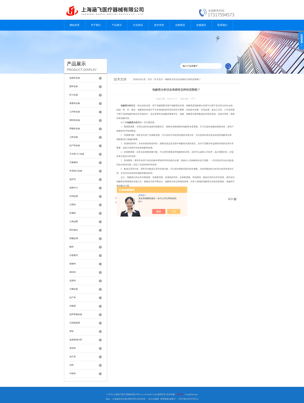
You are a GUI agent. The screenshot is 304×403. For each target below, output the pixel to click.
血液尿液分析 (75, 339)
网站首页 (75, 25)
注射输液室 (74, 323)
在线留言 (201, 25)
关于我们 (96, 25)
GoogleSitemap (191, 394)
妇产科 (72, 297)
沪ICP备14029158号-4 (188, 399)
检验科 (72, 263)
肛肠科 (72, 213)
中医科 (72, 373)
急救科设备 (74, 78)
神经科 (72, 272)
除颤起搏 (73, 238)
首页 (150, 79)
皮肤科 (72, 280)
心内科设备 (74, 111)
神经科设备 (74, 120)
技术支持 (159, 25)
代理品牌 (73, 196)
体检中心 (73, 187)
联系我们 (222, 25)
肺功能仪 (73, 230)
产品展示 (117, 25)
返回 (230, 199)
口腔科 (72, 204)
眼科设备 (73, 86)
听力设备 (73, 95)
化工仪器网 (153, 399)
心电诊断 (73, 221)
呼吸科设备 (74, 128)
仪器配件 (73, 255)
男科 (71, 331)
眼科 (71, 247)
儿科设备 (73, 137)
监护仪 (72, 179)
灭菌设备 (73, 289)
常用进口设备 (75, 171)
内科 (71, 365)
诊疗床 (72, 356)
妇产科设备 (74, 145)
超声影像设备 (75, 314)
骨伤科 (72, 348)
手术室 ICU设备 (76, 154)
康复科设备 (74, 103)
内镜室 (72, 306)
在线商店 (180, 25)
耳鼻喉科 (73, 162)
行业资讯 (138, 25)
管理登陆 (164, 399)
